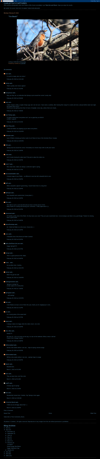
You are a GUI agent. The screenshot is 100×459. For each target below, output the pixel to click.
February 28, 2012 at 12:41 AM (15, 79)
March (9, 441)
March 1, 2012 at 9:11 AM (14, 379)
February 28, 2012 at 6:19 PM (15, 230)
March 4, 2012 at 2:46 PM (14, 407)
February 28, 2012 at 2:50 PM (15, 179)
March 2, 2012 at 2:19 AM (14, 388)
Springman (8, 292)
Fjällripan (8, 192)
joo (6, 312)
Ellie (6, 202)
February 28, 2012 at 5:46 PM (15, 220)
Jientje (7, 83)
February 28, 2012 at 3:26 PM (15, 188)
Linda (6, 154)
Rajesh (7, 364)
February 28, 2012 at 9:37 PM (15, 249)
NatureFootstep (9, 224)
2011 (7, 452)
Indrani (7, 272)
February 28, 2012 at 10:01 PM (15, 268)
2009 (7, 455)
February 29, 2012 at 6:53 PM (15, 350)
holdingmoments (10, 281)
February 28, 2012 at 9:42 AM (15, 122)
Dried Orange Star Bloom (14, 446)
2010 (7, 453)
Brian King (8, 126)
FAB (6, 145)
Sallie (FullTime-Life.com (12, 243)
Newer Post (7, 413)
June (8, 435)
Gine (6, 73)
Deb (6, 302)
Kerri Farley (8, 115)
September (10, 433)
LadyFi (7, 383)
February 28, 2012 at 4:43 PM (15, 198)
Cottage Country (18, 338)
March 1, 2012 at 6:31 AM (14, 369)
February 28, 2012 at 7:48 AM (15, 111)
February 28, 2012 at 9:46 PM (15, 258)
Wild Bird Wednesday (20, 62)
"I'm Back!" (10, 444)
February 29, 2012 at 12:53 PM (15, 298)
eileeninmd (8, 213)
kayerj (7, 321)
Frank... (7, 262)
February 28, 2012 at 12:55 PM (15, 141)
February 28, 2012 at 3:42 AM (15, 88)
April (8, 439)
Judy (6, 102)
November (10, 431)
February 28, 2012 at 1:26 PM (15, 150)
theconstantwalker (10, 173)
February (10, 442)
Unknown (8, 135)
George (7, 253)
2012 (7, 429)
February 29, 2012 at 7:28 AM (15, 288)
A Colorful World (10, 402)
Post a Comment (8, 410)
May (8, 437)
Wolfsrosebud (9, 345)
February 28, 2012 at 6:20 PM (15, 239)
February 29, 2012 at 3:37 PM (15, 317)
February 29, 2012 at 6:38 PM (15, 341)
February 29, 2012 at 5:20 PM (15, 326)
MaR (6, 183)
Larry (6, 234)
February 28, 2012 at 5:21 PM (15, 209)
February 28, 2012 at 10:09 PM (15, 277)
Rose (6, 373)
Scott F (7, 164)
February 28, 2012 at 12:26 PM (15, 131)
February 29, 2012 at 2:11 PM (15, 307)
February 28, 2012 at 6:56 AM (15, 98)
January (9, 450)
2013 (7, 428)
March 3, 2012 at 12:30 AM (14, 398)
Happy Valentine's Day (13, 448)
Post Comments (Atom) (17, 417)
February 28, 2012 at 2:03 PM (15, 160)
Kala (6, 392)
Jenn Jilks (8, 331)
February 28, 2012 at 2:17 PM (15, 169)
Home (50, 413)
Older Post (93, 413)
